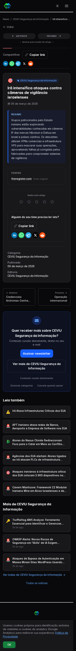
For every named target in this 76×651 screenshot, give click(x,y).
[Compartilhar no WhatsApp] (11, 63)
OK (9, 644)
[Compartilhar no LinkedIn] (5, 63)
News (6, 19)
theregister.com (21, 178)
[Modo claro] (57, 6)
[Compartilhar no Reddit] (30, 63)
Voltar (10, 26)
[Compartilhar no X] (24, 63)
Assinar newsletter (37, 353)
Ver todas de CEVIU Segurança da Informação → (34, 574)
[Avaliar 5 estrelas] (52, 201)
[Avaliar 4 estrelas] (44, 201)
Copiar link (37, 55)
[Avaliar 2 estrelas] (29, 201)
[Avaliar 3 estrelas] (36, 201)
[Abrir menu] (66, 6)
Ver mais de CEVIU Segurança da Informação (37, 366)
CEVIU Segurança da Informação (31, 19)
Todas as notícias (37, 583)
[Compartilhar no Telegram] (18, 63)
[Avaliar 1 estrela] (21, 201)
